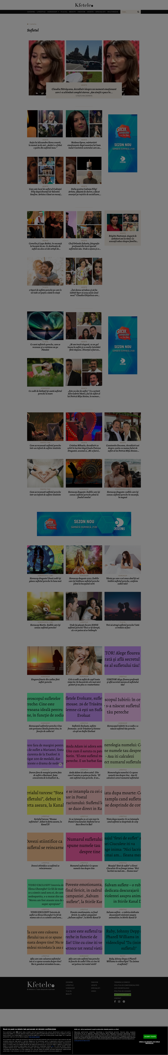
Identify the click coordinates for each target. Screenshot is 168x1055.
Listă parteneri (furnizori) (82, 1040)
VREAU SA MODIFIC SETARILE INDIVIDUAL (149, 1042)
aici (52, 1046)
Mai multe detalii (34, 1037)
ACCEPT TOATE (150, 1036)
